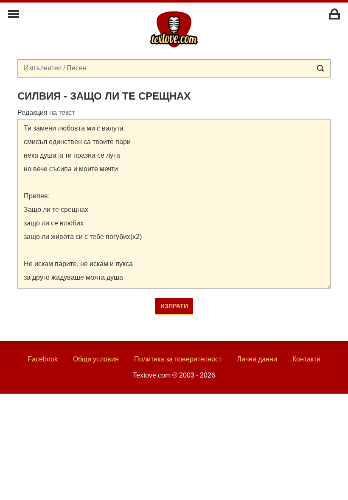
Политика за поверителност (178, 359)
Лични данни (257, 359)
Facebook (43, 359)
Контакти (306, 359)
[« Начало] (174, 28)
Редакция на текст (46, 112)
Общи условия (96, 359)
